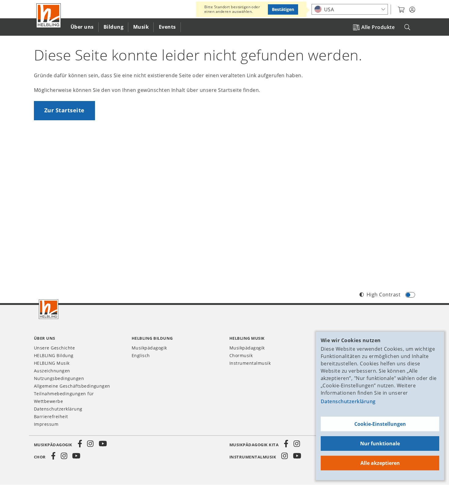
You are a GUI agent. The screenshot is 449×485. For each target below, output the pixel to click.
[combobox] (350, 9)
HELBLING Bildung (54, 355)
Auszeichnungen (52, 371)
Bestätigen (283, 9)
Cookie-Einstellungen (380, 424)
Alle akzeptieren (380, 463)
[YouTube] (103, 443)
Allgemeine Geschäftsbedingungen (72, 386)
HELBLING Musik (52, 363)
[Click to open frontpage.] (48, 15)
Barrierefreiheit (51, 416)
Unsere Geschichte (54, 348)
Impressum (46, 424)
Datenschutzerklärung (348, 401)
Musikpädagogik (149, 348)
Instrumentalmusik (250, 363)
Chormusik (241, 355)
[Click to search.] (407, 27)
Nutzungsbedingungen (59, 378)
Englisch (141, 355)
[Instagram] (90, 443)
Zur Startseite (64, 110)
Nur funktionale (380, 443)
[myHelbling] (412, 9)
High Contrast (383, 294)
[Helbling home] (48, 309)
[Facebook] (80, 443)
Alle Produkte (378, 27)
